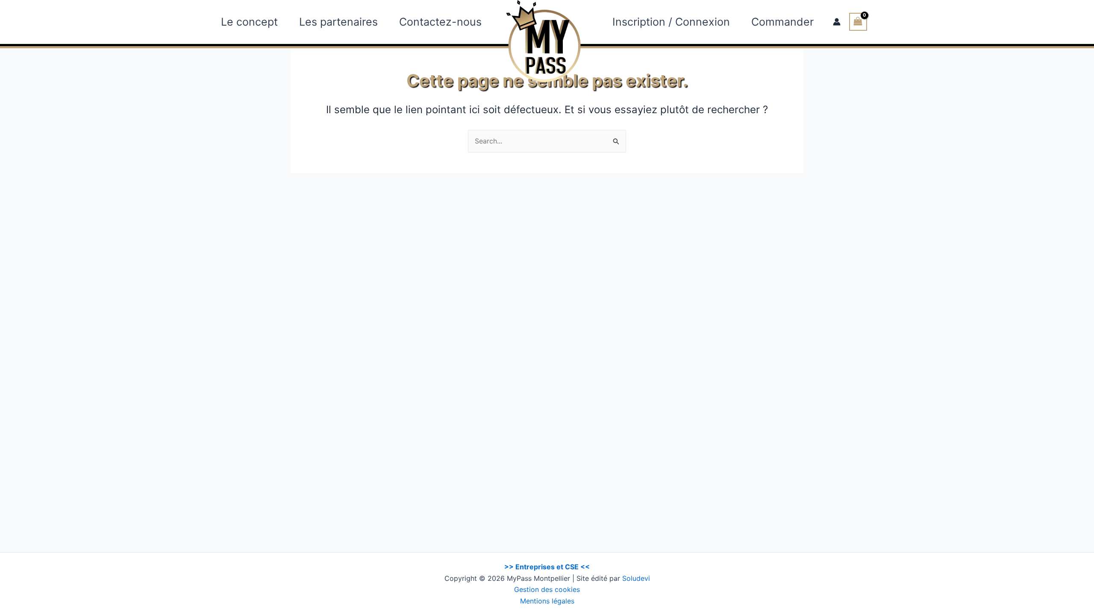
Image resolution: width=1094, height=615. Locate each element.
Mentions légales (547, 601)
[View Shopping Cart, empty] (858, 21)
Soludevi (636, 578)
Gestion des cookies (547, 589)
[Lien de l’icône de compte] (837, 22)
